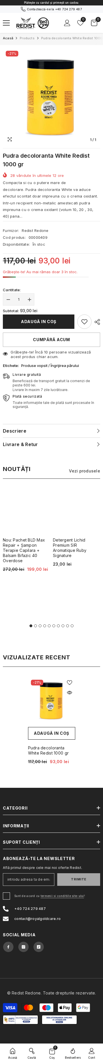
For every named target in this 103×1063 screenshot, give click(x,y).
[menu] (6, 22)
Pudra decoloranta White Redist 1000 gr (48, 750)
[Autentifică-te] (67, 23)
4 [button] (44, 625)
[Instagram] (23, 946)
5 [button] (49, 625)
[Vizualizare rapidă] (69, 692)
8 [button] (63, 625)
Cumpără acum (51, 339)
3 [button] (40, 625)
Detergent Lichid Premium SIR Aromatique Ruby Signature (69, 548)
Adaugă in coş (38, 321)
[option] (51, 2)
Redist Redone (35, 230)
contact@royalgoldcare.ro (37, 919)
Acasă (8, 38)
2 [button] (35, 625)
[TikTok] (38, 946)
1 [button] (30, 625)
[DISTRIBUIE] (96, 322)
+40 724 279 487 (68, 9)
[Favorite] (69, 682)
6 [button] (53, 625)
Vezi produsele (84, 470)
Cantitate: (12, 290)
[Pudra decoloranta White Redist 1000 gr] (51, 700)
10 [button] (72, 625)
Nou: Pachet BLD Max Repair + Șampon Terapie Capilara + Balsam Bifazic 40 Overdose (24, 550)
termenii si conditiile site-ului (62, 896)
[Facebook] (8, 946)
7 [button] (58, 625)
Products (27, 38)
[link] (84, 321)
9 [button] (67, 625)
